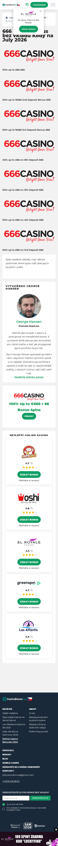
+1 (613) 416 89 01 (10, 781)
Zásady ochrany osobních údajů (37, 726)
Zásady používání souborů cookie (38, 719)
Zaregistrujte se (40, 798)
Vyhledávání (39, 5)
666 (44, 17)
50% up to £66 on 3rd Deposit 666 (22, 250)
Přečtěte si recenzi (29, 480)
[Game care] (39, 825)
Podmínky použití (38, 731)
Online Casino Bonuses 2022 (10, 740)
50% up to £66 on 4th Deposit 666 (23, 219)
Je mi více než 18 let (15, 804)
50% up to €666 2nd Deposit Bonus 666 (26, 99)
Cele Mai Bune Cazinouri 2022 (10, 733)
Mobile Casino (10, 763)
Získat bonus (28, 29)
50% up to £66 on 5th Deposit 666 (22, 189)
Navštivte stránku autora (29, 377)
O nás (32, 713)
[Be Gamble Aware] (16, 826)
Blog (5, 759)
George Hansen (29, 322)
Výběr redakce (10, 713)
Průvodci (8, 750)
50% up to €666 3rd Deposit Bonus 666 (26, 129)
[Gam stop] (28, 826)
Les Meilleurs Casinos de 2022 (13, 726)
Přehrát (29, 416)
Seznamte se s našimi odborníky (21, 767)
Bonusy (6, 754)
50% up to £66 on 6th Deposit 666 (22, 159)
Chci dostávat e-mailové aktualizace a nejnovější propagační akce (26, 809)
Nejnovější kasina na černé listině (13, 719)
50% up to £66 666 (13, 69)
